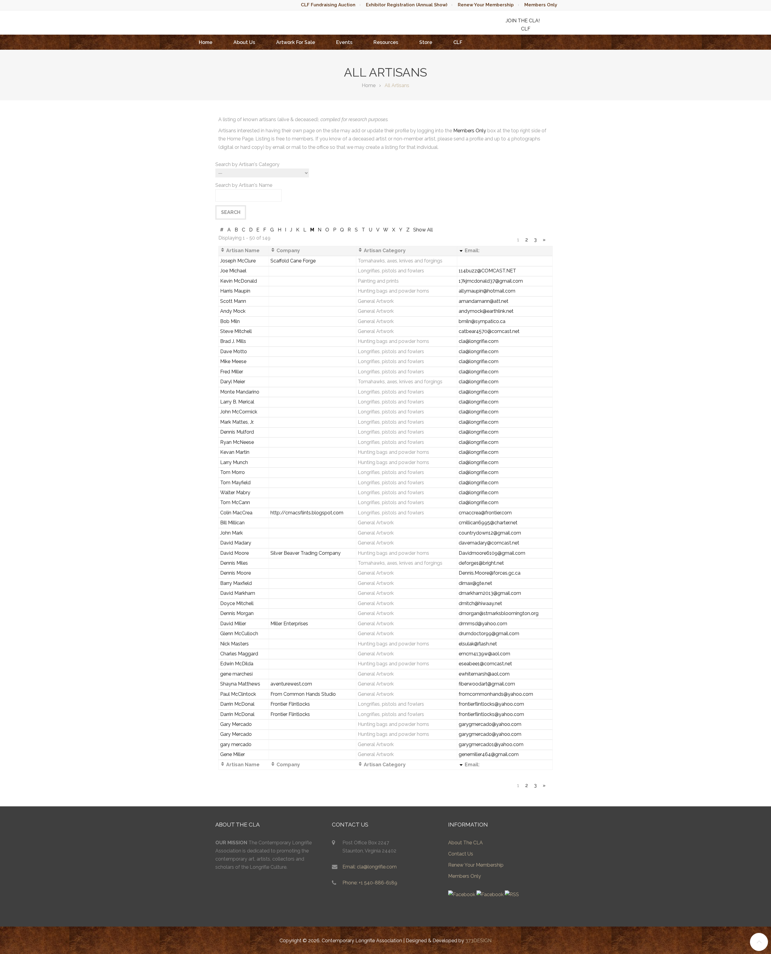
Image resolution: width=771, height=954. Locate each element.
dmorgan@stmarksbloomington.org (498, 613)
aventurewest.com (291, 684)
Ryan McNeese (237, 442)
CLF (457, 42)
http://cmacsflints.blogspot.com (306, 513)
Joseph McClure (238, 261)
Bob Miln (230, 321)
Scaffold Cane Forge (293, 261)
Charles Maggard (239, 654)
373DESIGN (478, 940)
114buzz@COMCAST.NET (487, 271)
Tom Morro (232, 472)
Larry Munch (234, 462)
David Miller (233, 623)
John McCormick (238, 412)
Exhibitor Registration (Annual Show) (406, 5)
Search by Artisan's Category (247, 164)
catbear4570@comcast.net (489, 331)
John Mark (231, 533)
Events (344, 42)
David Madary (235, 543)
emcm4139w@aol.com (484, 654)
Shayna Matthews (240, 684)
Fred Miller (231, 372)
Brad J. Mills (233, 341)
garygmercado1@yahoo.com (491, 744)
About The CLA (465, 843)
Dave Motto (233, 351)
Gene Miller (232, 754)
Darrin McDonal (237, 704)
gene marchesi (236, 674)
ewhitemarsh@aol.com (484, 674)
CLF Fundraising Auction (328, 5)
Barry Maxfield (236, 583)
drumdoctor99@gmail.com (489, 633)
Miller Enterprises (289, 623)
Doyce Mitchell (237, 603)
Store (425, 42)
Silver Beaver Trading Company (305, 553)
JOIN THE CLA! (523, 21)
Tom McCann (235, 502)
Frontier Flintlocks (290, 704)
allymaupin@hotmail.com (487, 291)
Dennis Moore (235, 573)
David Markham (237, 593)
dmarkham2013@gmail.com (490, 593)
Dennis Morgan (237, 613)
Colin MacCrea (236, 513)
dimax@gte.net (475, 583)
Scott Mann (233, 301)
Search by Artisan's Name (243, 185)
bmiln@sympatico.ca (482, 321)
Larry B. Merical (237, 402)
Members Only (540, 5)
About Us (244, 42)
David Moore (234, 553)
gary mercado (235, 744)
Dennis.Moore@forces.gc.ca (489, 573)
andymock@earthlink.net (486, 311)
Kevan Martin (234, 452)
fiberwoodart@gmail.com (487, 684)
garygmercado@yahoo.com (490, 724)
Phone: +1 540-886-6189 (369, 883)
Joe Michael (233, 271)
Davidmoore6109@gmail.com (492, 553)
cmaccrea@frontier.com (485, 513)
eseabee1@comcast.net (485, 664)
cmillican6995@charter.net (488, 523)
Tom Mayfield (235, 482)
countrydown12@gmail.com (490, 533)
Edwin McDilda (236, 664)
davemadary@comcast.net (489, 543)
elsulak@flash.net (478, 644)
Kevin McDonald (238, 281)
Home (205, 42)
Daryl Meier (232, 381)
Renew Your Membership (486, 5)
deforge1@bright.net (481, 563)
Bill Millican (232, 523)
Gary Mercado (236, 724)
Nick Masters (234, 644)
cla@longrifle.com (478, 341)
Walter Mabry (235, 492)
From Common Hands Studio (303, 694)
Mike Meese (233, 361)
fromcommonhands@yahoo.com (496, 694)
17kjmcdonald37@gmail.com (491, 281)
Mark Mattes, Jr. (237, 422)
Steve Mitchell (236, 331)
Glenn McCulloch (239, 633)
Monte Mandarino (239, 392)
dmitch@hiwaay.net (480, 603)
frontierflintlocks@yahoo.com (491, 704)
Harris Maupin (235, 291)
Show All (423, 230)
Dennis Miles (234, 563)
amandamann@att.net (483, 301)
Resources (385, 42)
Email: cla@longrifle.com (369, 867)
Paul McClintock (238, 694)
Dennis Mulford (237, 432)
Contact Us (460, 854)
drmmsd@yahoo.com (483, 623)
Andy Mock (232, 311)
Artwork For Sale (295, 42)
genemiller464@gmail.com (489, 754)
